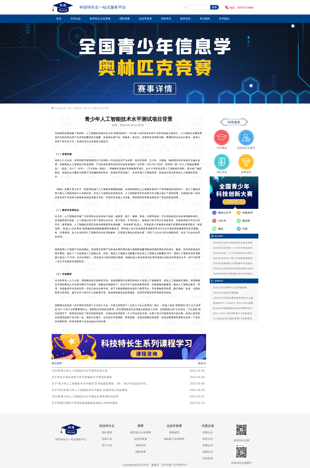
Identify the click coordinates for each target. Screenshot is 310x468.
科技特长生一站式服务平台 (70, 439)
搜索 (214, 7)
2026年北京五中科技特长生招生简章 (233, 242)
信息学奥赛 (145, 18)
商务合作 (208, 439)
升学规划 (224, 18)
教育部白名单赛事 (100, 18)
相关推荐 (57, 363)
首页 (58, 18)
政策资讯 (185, 18)
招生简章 (107, 432)
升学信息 (75, 18)
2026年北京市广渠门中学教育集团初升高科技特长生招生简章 (235, 258)
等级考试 (166, 18)
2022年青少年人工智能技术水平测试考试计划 (80, 370)
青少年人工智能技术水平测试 (96, 108)
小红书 (222, 220)
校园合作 (208, 451)
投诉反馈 (208, 458)
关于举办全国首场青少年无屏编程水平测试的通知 (82, 377)
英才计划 (107, 445)
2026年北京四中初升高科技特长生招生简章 (235, 268)
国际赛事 (124, 18)
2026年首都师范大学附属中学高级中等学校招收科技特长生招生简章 (235, 263)
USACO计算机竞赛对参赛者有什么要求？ (235, 298)
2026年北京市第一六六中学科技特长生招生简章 (235, 248)
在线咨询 (247, 212)
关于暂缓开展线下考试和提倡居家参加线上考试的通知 (85, 403)
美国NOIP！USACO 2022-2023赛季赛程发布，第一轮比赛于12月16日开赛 (235, 303)
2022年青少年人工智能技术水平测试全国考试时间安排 (85, 396)
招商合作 (208, 432)
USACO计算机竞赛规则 (226, 292)
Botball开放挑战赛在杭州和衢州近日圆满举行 (235, 308)
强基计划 (107, 439)
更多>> (202, 363)
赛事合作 (208, 445)
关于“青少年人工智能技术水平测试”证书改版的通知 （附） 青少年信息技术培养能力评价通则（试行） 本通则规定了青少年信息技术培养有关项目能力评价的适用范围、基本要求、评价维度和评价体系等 (100, 383)
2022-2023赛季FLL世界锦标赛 (230, 287)
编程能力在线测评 (174, 439)
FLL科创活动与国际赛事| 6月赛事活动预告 (235, 318)
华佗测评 (205, 18)
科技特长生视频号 (241, 463)
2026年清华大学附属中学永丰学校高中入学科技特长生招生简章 (235, 273)
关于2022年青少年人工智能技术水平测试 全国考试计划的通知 (90, 390)
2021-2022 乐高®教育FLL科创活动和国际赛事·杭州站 (235, 313)
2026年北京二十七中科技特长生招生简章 (235, 253)
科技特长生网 (241, 440)
